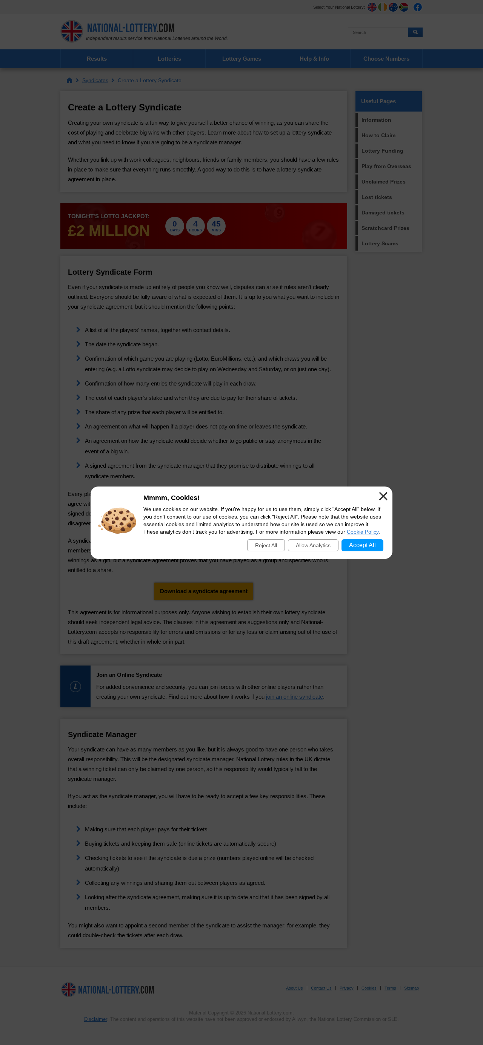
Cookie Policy (362, 532)
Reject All (266, 545)
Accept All (362, 545)
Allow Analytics (313, 545)
